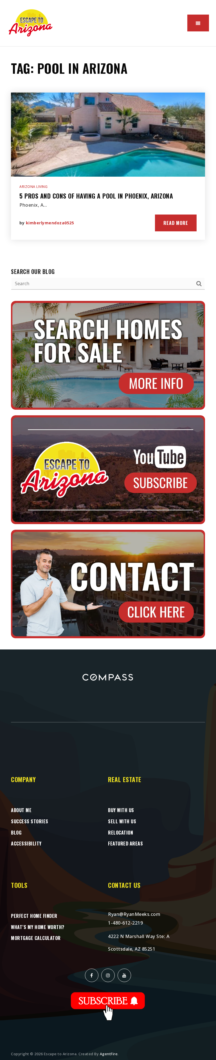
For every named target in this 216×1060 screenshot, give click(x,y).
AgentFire (109, 1053)
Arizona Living (33, 186)
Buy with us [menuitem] (121, 810)
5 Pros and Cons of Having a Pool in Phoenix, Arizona (96, 195)
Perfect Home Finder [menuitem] (34, 915)
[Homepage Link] (31, 23)
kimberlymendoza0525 (50, 222)
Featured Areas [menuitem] (125, 843)
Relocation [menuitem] (120, 832)
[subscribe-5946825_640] (108, 1006)
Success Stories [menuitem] (29, 821)
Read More (175, 223)
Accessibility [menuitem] (26, 843)
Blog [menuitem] (16, 832)
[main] (108, 348)
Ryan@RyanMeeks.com (134, 914)
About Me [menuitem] (21, 810)
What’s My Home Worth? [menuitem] (37, 927)
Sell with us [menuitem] (122, 821)
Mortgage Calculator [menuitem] (36, 938)
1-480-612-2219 (125, 923)
